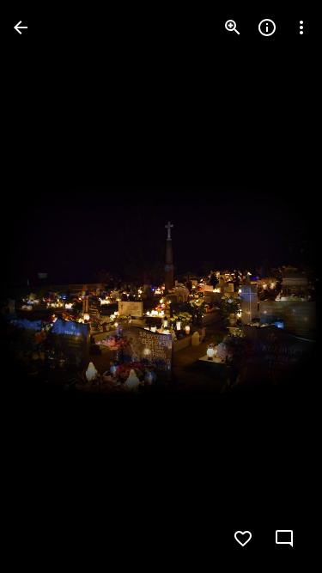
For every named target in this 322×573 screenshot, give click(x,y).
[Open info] (267, 27)
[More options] (301, 27)
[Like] (243, 538)
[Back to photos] (20, 27)
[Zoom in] (233, 27)
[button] (48, 287)
